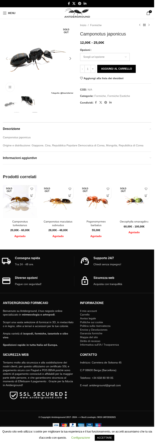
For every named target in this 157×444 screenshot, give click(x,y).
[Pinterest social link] (79, 4)
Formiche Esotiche (118, 95)
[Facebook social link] (69, 4)
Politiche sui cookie (91, 322)
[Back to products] (144, 25)
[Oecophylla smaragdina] (134, 201)
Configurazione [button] (80, 437)
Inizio (83, 25)
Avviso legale (88, 318)
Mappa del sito (89, 337)
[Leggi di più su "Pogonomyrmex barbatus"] (108, 195)
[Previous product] (139, 25)
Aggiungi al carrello (116, 68)
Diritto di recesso (90, 341)
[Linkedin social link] (84, 4)
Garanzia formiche (91, 333)
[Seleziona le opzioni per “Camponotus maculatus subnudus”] (70, 195)
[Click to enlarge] (10, 87)
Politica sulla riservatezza (95, 325)
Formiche (96, 25)
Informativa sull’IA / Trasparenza (99, 344)
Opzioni (85, 49)
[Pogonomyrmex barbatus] (96, 201)
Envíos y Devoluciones (93, 329)
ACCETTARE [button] (104, 437)
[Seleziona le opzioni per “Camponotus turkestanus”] (32, 195)
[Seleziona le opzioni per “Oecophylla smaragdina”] (146, 195)
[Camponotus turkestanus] (20, 201)
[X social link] (74, 4)
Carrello (85, 314)
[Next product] (149, 25)
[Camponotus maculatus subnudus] (58, 201)
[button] (7, 58)
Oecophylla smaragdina (134, 221)
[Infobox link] (38, 261)
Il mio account (88, 310)
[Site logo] (77, 12)
